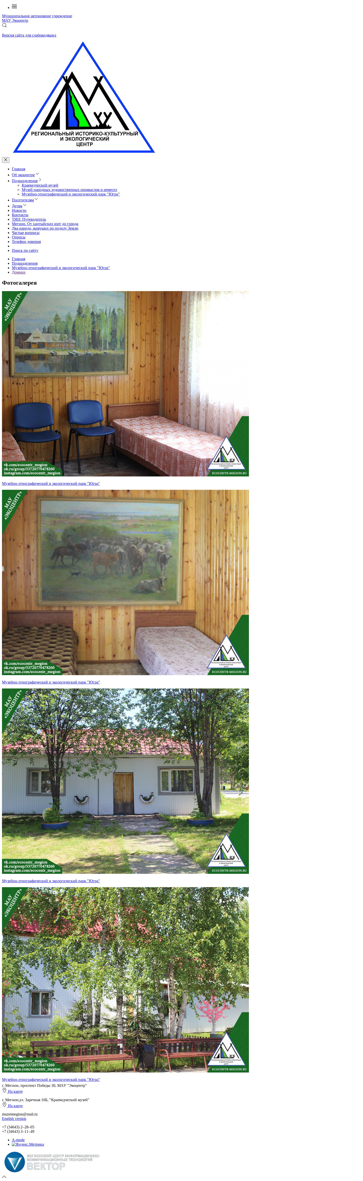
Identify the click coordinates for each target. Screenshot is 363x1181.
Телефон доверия (26, 241)
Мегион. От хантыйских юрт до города (45, 224)
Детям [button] (17, 206)
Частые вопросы (26, 233)
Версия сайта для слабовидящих (29, 35)
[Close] (5, 160)
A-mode (18, 1140)
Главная (18, 169)
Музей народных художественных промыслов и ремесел (69, 190)
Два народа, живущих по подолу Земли (45, 228)
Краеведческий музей (40, 185)
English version (14, 1119)
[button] (14, 7)
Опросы (18, 237)
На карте (15, 1091)
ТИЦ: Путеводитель (29, 219)
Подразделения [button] (25, 181)
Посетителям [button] (23, 200)
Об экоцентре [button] (23, 175)
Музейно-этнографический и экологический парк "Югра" (71, 194)
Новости (19, 210)
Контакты (20, 215)
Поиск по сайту (25, 250)
